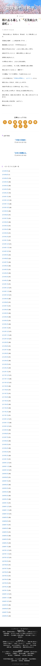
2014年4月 (5, 273)
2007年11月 (5, 554)
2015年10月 (5, 207)
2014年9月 (5, 255)
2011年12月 (5, 375)
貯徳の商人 (6, 635)
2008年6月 (5, 528)
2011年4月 (5, 404)
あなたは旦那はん (16, 645)
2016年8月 (5, 174)
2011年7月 (5, 393)
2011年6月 (5, 397)
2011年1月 (5, 415)
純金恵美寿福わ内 (17, 651)
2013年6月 (5, 309)
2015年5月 (5, 226)
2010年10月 (5, 426)
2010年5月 (5, 444)
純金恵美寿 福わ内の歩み (30, 651)
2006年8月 (5, 608)
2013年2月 (5, 324)
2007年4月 (5, 579)
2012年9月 (5, 342)
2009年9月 (5, 473)
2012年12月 (5, 331)
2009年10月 (5, 470)
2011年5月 (5, 401)
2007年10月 (5, 557)
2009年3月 (5, 495)
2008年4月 (5, 536)
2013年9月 (5, 299)
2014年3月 (5, 277)
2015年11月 (5, 204)
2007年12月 (5, 550)
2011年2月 (5, 412)
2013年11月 (5, 291)
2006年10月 (5, 601)
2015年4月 (5, 229)
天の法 (34, 643)
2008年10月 (5, 514)
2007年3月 (5, 583)
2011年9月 (5, 386)
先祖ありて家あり (7, 643)
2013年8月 (5, 302)
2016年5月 (5, 182)
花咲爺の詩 (20, 640)
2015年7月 (5, 218)
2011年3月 (5, 408)
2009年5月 (5, 488)
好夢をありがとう (32, 631)
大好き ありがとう (19, 643)
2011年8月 (5, 390)
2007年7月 (5, 568)
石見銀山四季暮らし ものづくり (23, 78)
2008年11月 (5, 510)
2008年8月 (5, 521)
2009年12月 (5, 463)
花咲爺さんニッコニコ (8, 641)
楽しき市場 (33, 645)
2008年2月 (5, 543)
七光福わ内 (7, 653)
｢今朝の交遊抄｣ (20, 140)
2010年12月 (5, 419)
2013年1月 (5, 328)
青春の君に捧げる (32, 641)
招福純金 (20, 650)
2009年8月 (5, 477)
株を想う (20, 637)
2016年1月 (5, 196)
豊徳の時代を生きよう (28, 647)
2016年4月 (5, 185)
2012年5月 (5, 357)
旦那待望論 (6, 633)
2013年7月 (5, 306)
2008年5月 (5, 532)
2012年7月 (5, 350)
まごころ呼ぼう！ (6, 651)
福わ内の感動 (22, 653)
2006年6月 (5, 616)
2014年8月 (5, 258)
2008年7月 (5, 525)
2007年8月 (5, 565)
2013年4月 (5, 317)
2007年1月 (5, 590)
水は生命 (28, 643)
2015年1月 (5, 240)
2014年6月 (5, 266)
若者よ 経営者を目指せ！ (9, 631)
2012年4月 (5, 360)
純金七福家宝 (31, 653)
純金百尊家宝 (32, 659)
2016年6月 (5, 178)
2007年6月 (5, 572)
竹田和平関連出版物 (8, 659)
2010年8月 (5, 433)
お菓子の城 (14, 660)
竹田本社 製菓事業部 (24, 660)
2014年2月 (5, 280)
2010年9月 (5, 430)
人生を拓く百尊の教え (27, 655)
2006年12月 (5, 594)
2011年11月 (5, 379)
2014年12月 (5, 244)
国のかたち (25, 645)
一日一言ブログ (24, 629)
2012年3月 (5, 364)
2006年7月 (5, 612)
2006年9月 (5, 605)
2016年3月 (5, 189)
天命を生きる (6, 645)
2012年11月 (5, 335)
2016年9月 (5, 171)
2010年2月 (5, 455)
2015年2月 (5, 236)
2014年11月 (5, 247)
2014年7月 (5, 262)
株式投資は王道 (17, 647)
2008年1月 (5, 546)
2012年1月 (5, 371)
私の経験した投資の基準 (17, 635)
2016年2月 (5, 193)
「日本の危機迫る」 (20, 153)
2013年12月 (5, 288)
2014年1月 (5, 284)
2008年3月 (5, 539)
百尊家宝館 (17, 655)
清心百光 (10, 655)
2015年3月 (5, 233)
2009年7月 (5, 481)
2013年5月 (5, 313)
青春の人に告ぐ (22, 631)
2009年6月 (5, 485)
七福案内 (15, 653)
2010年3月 (5, 452)
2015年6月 (5, 222)
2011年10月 (5, 382)
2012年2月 (5, 368)
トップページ (14, 629)
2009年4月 (5, 492)
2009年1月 (5, 503)
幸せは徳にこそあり (30, 635)
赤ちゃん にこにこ (21, 641)
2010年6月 (5, 441)
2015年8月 (5, 215)
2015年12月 (5, 200)
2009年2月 (5, 499)
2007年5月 (5, 576)
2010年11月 (5, 422)
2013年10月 (5, 295)
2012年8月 (5, 346)
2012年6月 (5, 353)
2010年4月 (5, 448)
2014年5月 (5, 269)
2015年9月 (5, 211)
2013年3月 (5, 320)
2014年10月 (5, 251)
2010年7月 (5, 437)
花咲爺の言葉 (20, 630)
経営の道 (9, 647)
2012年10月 (5, 339)
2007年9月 (5, 561)
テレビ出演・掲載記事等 (21, 659)
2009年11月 (5, 466)
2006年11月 (5, 598)
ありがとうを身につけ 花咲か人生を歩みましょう (23, 633)
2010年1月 (5, 459)
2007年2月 (5, 587)
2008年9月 (5, 517)
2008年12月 (5, 506)
